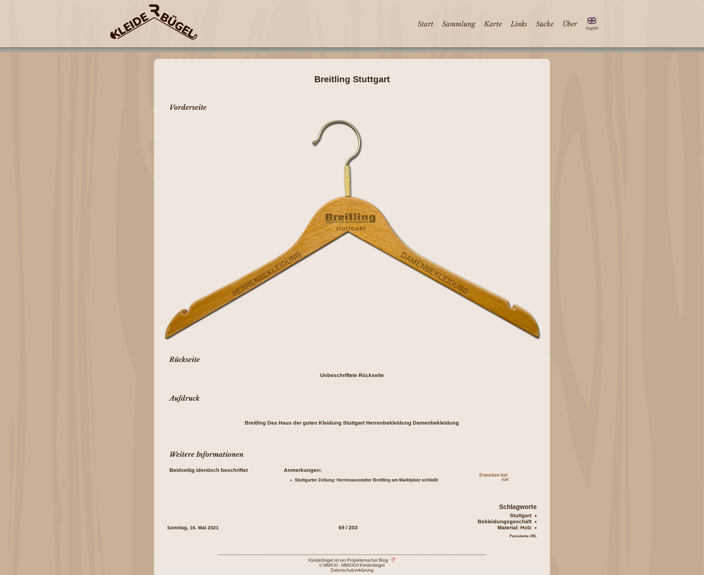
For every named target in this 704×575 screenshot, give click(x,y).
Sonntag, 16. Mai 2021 (193, 527)
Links (519, 24)
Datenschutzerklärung (352, 570)
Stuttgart (521, 515)
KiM (505, 480)
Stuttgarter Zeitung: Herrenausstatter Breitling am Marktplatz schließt (366, 480)
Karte (493, 24)
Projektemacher (362, 560)
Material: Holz (514, 527)
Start (425, 24)
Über (569, 24)
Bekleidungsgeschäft (505, 521)
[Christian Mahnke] (392, 560)
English (592, 28)
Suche (545, 24)
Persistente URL (523, 536)
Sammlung (458, 24)
